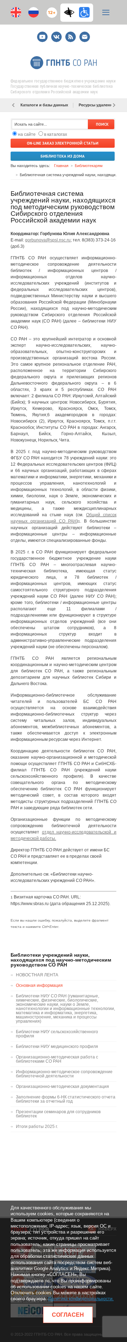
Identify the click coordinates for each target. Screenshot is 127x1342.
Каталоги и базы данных (44, 105)
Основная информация (39, 985)
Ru (33, 12)
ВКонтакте (56, 34)
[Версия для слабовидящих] (71, 12)
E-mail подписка (84, 37)
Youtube (42, 34)
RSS (69, 34)
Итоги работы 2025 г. (37, 1126)
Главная (61, 166)
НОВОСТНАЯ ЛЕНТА (37, 974)
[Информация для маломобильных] (84, 12)
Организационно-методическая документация (62, 1086)
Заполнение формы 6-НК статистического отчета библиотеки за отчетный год (65, 1099)
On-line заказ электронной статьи (62, 143)
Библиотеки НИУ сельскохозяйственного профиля (57, 1033)
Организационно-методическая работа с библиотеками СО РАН (57, 1059)
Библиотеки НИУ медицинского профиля (57, 1046)
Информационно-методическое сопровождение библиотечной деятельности (64, 1073)
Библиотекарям (89, 166)
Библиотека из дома (63, 156)
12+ (50, 9)
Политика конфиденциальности (80, 1298)
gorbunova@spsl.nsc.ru (48, 240)
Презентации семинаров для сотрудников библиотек (58, 1113)
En (16, 12)
